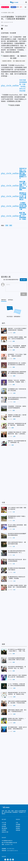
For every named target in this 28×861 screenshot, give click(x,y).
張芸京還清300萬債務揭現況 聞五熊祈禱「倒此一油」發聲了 (4, 669)
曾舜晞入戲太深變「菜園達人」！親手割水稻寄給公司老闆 (4, 721)
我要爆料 (18, 828)
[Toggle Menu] (25, 7)
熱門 (21, 7)
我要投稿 (18, 830)
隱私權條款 (4, 828)
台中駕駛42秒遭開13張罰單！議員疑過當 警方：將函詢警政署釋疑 (4, 587)
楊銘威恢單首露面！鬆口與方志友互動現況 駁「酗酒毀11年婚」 (4, 695)
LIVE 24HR (5, 7)
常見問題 (18, 824)
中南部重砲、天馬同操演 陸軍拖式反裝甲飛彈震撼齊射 (4, 408)
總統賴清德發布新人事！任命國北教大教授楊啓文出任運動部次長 (4, 365)
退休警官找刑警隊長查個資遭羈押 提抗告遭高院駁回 (4, 536)
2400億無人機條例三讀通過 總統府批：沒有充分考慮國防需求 (4, 339)
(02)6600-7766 (8, 844)
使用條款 (4, 826)
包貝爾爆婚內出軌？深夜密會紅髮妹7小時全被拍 (4, 391)
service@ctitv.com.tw (12, 850)
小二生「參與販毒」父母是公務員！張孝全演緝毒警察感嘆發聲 (4, 686)
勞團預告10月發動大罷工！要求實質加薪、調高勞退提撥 (4, 417)
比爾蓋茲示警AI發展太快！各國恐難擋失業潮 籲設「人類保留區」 (4, 434)
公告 (17, 822)
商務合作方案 (5, 832)
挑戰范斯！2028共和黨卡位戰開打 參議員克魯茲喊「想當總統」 (4, 331)
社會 (14, 401)
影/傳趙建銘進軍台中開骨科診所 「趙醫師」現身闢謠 (4, 579)
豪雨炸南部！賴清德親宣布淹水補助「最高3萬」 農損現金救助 (4, 426)
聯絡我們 (18, 826)
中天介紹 (4, 822)
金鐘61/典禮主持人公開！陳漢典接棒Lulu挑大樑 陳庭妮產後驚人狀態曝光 (4, 677)
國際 (14, 332)
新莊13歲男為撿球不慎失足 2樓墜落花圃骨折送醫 (4, 544)
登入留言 (23, 279)
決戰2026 (13, 7)
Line (10, 859)
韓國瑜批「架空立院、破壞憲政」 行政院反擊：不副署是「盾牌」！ (4, 382)
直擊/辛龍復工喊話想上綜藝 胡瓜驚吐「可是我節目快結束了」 (4, 712)
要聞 (14, 341)
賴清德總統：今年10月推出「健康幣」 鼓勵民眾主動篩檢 (4, 356)
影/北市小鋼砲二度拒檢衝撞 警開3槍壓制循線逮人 (4, 527)
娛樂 (14, 393)
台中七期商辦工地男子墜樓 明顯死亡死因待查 (4, 510)
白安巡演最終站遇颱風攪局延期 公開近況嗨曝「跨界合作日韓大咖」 (4, 660)
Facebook (5, 859)
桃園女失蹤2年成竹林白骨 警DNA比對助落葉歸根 (4, 562)
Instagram (8, 859)
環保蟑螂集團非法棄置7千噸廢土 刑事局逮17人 (4, 518)
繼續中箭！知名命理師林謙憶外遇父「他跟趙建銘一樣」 (4, 443)
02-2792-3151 (10, 848)
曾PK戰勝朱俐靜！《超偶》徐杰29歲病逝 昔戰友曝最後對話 (4, 729)
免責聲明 (4, 830)
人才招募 (4, 824)
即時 (18, 7)
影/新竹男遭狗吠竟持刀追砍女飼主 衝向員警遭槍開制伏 (4, 400)
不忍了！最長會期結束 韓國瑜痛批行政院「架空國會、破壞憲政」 (4, 348)
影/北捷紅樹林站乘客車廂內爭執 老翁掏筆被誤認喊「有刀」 (4, 553)
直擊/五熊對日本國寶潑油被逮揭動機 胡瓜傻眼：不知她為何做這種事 (4, 703)
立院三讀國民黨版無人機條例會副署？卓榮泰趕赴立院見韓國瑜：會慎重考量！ (4, 374)
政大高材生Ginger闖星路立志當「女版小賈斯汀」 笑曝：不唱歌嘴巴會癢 (4, 651)
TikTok (13, 859)
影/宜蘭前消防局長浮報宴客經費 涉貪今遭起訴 (4, 570)
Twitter (3, 859)
